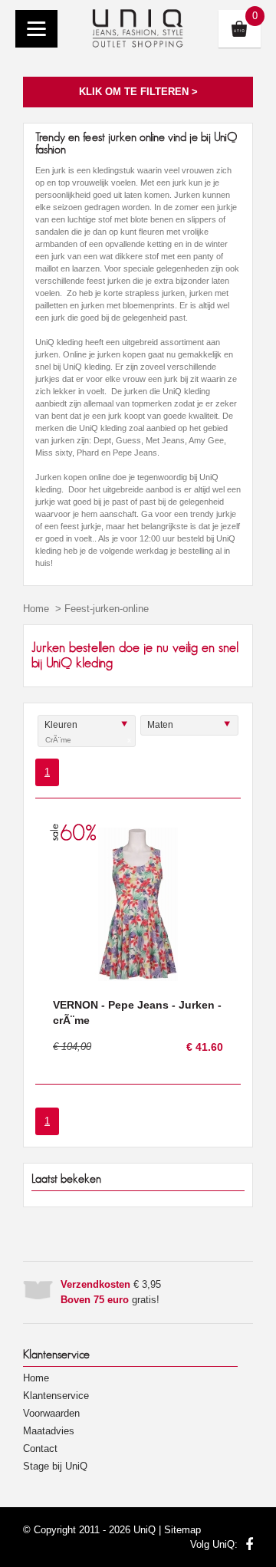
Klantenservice (56, 1395)
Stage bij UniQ (55, 1466)
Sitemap (182, 1530)
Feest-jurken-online (106, 608)
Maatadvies (48, 1431)
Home (36, 608)
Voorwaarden (51, 1413)
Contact (40, 1448)
